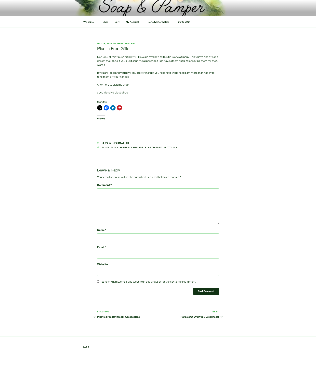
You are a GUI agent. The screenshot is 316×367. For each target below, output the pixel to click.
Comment (104, 185)
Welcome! (88, 21)
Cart (117, 21)
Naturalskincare (132, 147)
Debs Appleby (126, 43)
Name (101, 230)
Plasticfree (153, 147)
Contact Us (184, 21)
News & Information (158, 21)
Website (102, 264)
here (106, 84)
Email (101, 247)
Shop (105, 21)
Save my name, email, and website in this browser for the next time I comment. (148, 281)
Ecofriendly (110, 147)
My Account (132, 21)
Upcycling (170, 147)
